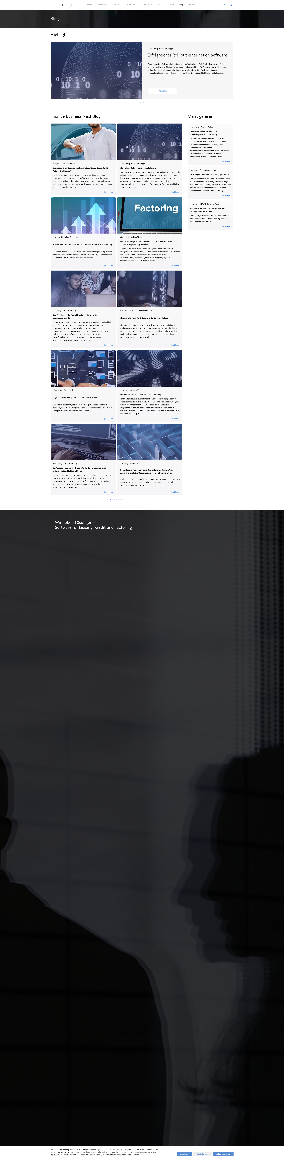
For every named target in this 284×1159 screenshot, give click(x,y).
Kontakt (191, 5)
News (160, 5)
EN (227, 5)
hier (99, 1155)
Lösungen (88, 5)
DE (224, 5)
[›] (123, 500)
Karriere (171, 5)
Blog (181, 5)
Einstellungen (202, 1154)
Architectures (102, 5)
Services (116, 5)
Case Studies (148, 5)
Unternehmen (132, 5)
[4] (117, 500)
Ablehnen (184, 1154)
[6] (121, 500)
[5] (119, 500)
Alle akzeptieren (223, 1154)
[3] (115, 500)
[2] (113, 500)
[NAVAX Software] (58, 5)
